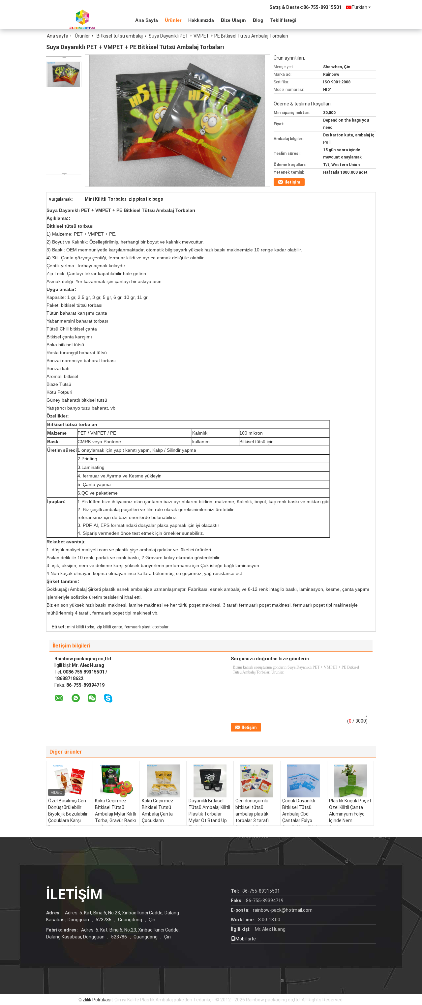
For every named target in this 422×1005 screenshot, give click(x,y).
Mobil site (245, 938)
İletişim (292, 182)
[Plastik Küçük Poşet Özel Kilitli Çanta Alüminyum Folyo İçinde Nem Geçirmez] (350, 780)
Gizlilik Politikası (94, 999)
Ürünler (173, 20)
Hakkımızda (201, 20)
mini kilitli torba (80, 627)
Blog (258, 20)
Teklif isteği (283, 20)
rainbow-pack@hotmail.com (283, 910)
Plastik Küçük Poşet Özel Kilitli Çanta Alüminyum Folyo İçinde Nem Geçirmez (350, 814)
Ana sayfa (146, 20)
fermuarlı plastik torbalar (146, 627)
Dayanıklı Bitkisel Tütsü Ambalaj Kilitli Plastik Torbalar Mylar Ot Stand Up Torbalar (209, 814)
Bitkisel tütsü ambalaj (120, 36)
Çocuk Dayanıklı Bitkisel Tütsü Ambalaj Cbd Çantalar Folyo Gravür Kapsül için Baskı (300, 817)
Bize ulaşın (233, 20)
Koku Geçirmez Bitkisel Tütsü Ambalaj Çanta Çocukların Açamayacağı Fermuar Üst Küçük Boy (162, 820)
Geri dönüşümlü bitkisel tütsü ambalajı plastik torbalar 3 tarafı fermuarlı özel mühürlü (252, 817)
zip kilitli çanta (109, 627)
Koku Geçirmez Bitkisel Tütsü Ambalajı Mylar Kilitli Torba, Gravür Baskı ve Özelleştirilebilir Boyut (115, 817)
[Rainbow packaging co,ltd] (82, 19)
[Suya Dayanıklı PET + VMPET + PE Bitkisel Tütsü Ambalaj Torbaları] (63, 74)
